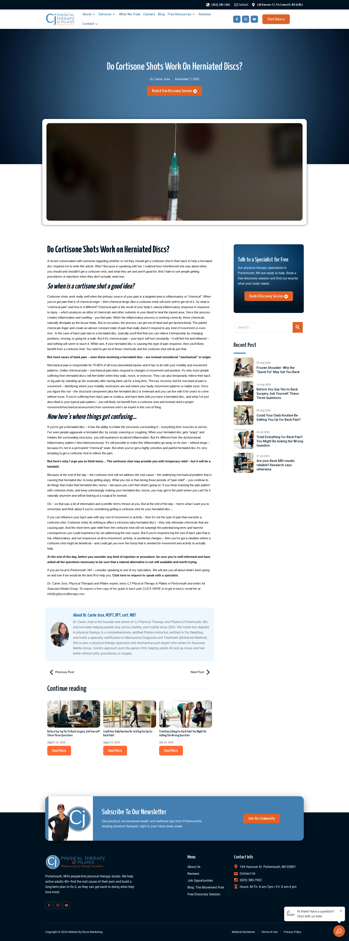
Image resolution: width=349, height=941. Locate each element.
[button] (59, 750)
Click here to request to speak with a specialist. (145, 575)
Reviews (205, 14)
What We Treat (129, 14)
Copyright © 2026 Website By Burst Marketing (74, 932)
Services (105, 14)
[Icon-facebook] (236, 19)
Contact (88, 24)
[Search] (298, 327)
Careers (149, 14)
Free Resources (179, 14)
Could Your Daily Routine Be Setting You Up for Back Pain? (127, 733)
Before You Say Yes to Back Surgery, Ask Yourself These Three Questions (73, 733)
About (86, 14)
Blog (161, 14)
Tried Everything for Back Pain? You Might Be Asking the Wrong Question (182, 733)
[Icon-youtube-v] (254, 19)
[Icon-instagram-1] (245, 19)
